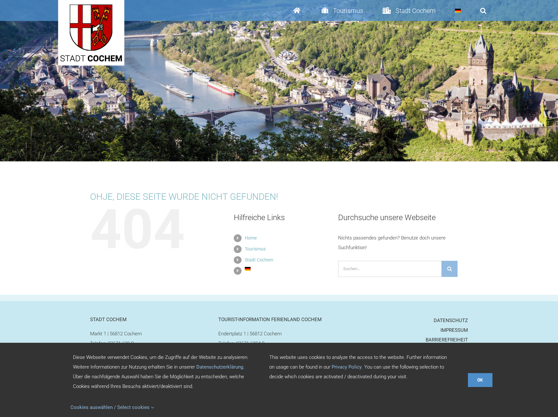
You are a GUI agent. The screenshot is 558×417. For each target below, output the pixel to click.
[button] (483, 10)
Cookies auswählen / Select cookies (110, 407)
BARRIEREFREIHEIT (447, 340)
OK (480, 380)
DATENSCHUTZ (451, 320)
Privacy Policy (347, 367)
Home (251, 237)
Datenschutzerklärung (219, 367)
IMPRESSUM (454, 330)
